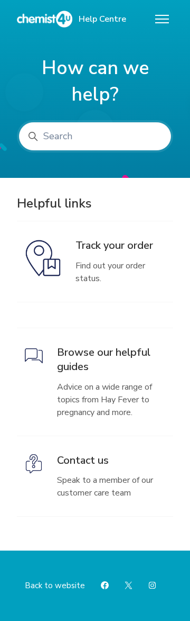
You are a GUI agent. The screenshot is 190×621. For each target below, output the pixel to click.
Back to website (55, 585)
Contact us (83, 460)
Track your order (114, 245)
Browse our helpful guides (103, 359)
